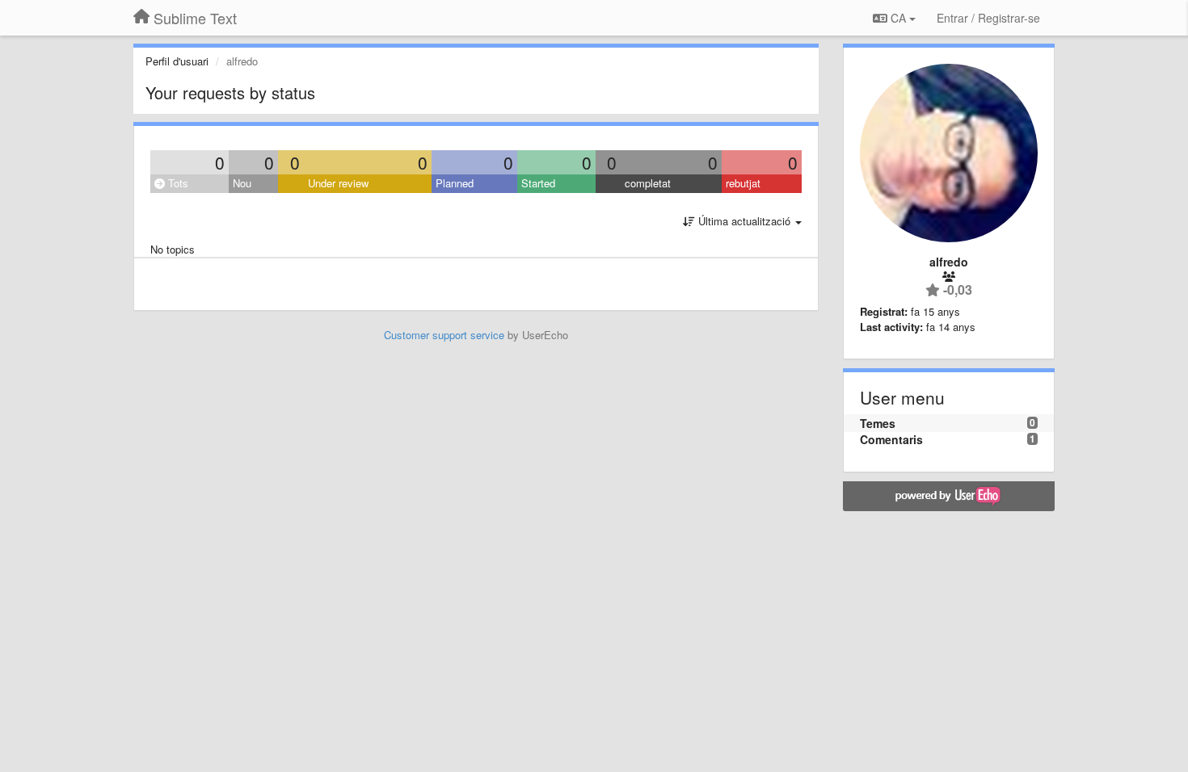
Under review (338, 183)
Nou (242, 183)
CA (898, 18)
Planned (455, 183)
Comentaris (891, 439)
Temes (877, 423)
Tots (176, 183)
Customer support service (444, 334)
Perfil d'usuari (177, 61)
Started (538, 183)
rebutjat (743, 183)
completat (648, 183)
